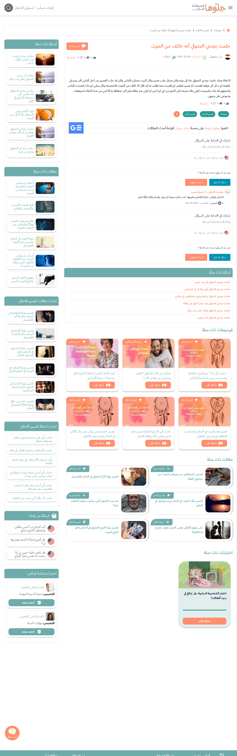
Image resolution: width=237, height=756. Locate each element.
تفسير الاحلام (202, 30)
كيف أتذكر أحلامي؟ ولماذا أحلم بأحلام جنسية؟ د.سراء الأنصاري (94, 375)
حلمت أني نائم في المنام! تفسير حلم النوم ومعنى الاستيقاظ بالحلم (151, 434)
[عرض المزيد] (177, 114)
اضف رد (204, 203)
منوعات (218, 30)
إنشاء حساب (45, 7)
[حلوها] (230, 7)
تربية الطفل (159, 522)
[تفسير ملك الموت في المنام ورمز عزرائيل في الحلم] (217, 503)
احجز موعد (28, 602)
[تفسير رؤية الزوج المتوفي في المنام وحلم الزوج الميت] (133, 530)
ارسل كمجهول (196, 182)
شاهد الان (211, 385)
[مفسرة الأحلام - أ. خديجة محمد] (227, 192)
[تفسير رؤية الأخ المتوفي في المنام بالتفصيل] (133, 477)
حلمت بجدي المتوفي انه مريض (214, 317)
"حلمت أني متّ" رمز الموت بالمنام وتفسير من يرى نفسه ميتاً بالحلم (207, 375)
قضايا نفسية (159, 469)
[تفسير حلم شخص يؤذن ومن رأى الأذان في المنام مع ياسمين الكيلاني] (92, 411)
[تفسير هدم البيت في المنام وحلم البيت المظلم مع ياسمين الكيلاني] (205, 411)
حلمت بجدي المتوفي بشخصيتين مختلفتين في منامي (202, 296)
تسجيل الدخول (24, 7)
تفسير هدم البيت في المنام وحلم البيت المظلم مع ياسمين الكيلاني (205, 434)
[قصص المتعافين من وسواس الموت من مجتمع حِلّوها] (217, 477)
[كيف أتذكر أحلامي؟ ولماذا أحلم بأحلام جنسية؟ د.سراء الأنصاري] (92, 353)
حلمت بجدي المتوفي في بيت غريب (212, 282)
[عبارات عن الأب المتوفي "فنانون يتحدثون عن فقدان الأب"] (148, 353)
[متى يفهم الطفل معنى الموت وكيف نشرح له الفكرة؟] (217, 530)
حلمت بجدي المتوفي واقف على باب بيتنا (208, 310)
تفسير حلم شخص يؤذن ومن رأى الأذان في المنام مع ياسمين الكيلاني (92, 434)
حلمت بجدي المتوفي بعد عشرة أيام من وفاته (206, 303)
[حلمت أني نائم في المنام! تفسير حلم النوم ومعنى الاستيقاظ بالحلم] (148, 411)
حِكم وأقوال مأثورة (133, 342)
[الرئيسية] (228, 30)
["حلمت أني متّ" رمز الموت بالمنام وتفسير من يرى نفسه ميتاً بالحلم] (205, 353)
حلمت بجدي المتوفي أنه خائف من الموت (170, 30)
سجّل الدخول (219, 182)
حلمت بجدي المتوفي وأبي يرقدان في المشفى (207, 289)
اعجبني (213, 203)
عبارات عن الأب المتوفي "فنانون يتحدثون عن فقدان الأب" (153, 375)
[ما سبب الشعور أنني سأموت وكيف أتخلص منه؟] (133, 503)
